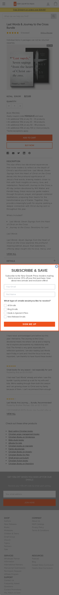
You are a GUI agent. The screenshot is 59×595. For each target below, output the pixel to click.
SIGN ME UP (29, 324)
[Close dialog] (56, 266)
